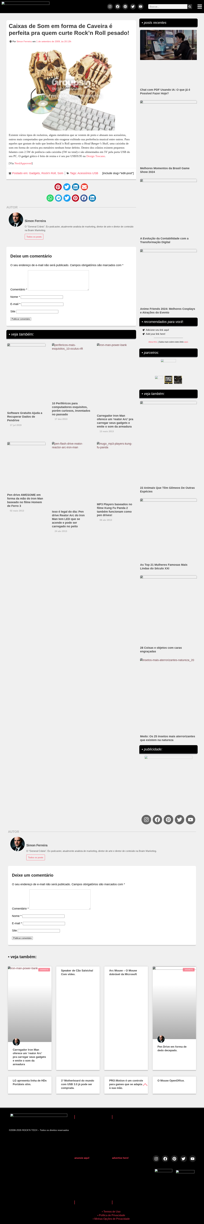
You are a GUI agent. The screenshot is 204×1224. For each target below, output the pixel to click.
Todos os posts (34, 236)
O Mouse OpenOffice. (171, 1080)
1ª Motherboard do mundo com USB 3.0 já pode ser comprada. (77, 1084)
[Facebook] (117, 6)
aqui (186, 342)
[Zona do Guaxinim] (178, 380)
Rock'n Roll (48, 173)
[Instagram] (110, 6)
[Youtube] (140, 6)
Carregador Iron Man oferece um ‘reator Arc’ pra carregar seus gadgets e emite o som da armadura (29, 1057)
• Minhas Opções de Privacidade (111, 1218)
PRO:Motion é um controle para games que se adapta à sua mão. (126, 1084)
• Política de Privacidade (111, 1215)
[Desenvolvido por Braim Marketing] (185, 1172)
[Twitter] (133, 6)
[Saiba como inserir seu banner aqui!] (159, 380)
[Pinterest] (125, 6)
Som (60, 173)
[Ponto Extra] (168, 380)
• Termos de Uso (111, 1211)
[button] (58, 186)
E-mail (15, 304)
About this (152, 342)
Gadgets (34, 173)
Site (12, 311)
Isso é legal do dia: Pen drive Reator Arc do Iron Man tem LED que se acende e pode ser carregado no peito (68, 519)
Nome (15, 296)
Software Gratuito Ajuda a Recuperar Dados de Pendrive (24, 416)
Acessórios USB (87, 173)
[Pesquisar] (189, 6)
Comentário (18, 289)
